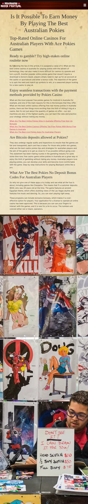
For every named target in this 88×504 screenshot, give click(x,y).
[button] (84, 5)
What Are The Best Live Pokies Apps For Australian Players (35, 132)
